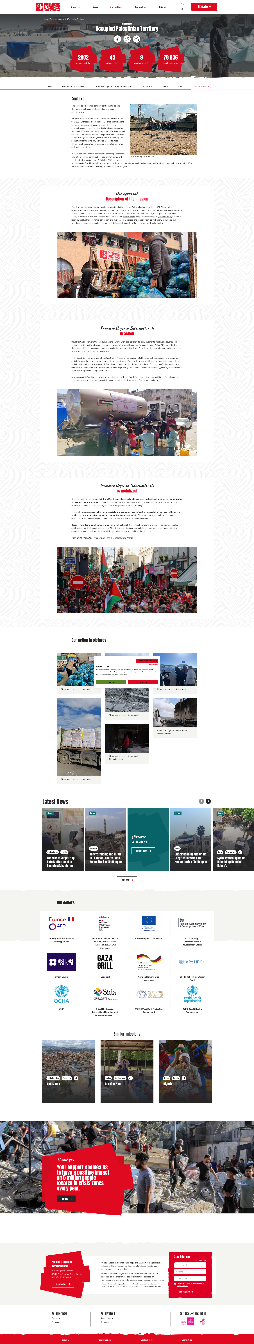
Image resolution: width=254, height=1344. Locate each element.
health (81, 143)
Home (46, 19)
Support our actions (109, 1318)
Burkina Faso (113, 1084)
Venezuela (53, 1084)
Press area (56, 1322)
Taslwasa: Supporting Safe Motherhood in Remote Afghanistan (61, 862)
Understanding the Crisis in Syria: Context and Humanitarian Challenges (191, 858)
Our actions (54, 19)
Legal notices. (182, 1285)
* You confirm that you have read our (191, 1284)
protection (99, 143)
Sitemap (66, 1339)
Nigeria (168, 1084)
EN (181, 4)
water (111, 143)
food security (165, 216)
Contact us (56, 1318)
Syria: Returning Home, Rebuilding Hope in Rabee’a (231, 862)
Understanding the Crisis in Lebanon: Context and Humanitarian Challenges (106, 858)
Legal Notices (105, 1339)
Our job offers (107, 1322)
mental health (129, 216)
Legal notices (153, 664)
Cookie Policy (147, 1339)
